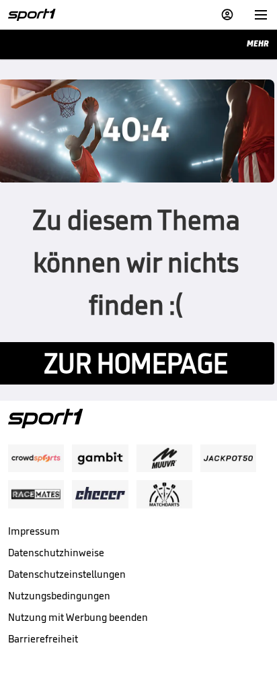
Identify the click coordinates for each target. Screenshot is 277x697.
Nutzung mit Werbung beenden (78, 617)
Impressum (34, 531)
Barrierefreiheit (43, 638)
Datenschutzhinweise (56, 552)
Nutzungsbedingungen (59, 595)
